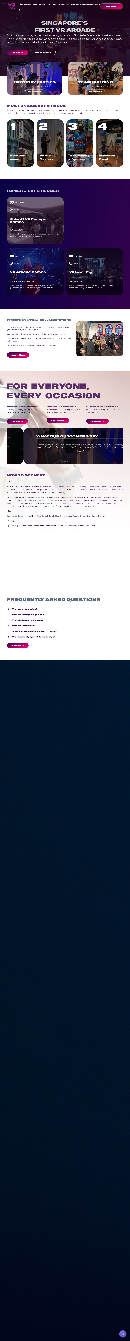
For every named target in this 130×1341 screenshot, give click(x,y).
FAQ (63, 4)
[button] (19, 10)
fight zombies (21, 113)
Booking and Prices (91, 4)
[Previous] (11, 446)
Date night (11, 409)
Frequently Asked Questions (54, 599)
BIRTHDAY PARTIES (35, 82)
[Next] (118, 446)
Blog (68, 4)
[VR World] (12, 6)
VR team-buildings (98, 409)
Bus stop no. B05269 (15, 516)
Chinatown (15, 42)
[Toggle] (9, 609)
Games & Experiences (28, 4)
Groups (42, 4)
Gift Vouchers (54, 4)
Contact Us (76, 4)
